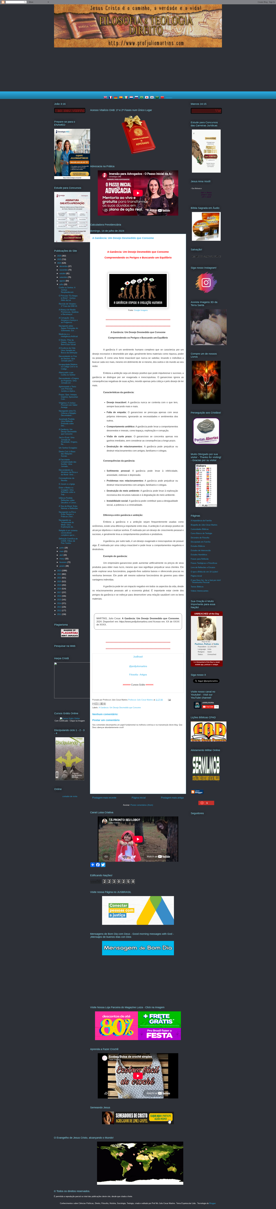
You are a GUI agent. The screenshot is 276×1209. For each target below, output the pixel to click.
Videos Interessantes (199, 591)
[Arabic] (157, 98)
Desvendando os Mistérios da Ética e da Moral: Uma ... (68, 472)
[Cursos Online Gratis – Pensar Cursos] (70, 718)
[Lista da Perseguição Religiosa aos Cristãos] (206, 445)
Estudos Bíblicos (198, 546)
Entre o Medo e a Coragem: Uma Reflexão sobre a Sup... (67, 491)
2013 (59, 607)
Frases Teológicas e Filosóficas (204, 563)
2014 (59, 603)
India (216, 644)
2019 (59, 585)
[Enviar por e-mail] (93, 703)
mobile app (199, 664)
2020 (59, 581)
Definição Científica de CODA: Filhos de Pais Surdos (68, 541)
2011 (59, 614)
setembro (64, 277)
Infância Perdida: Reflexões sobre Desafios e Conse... (68, 500)
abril (62, 555)
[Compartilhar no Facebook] (101, 703)
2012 (59, 610)
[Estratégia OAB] (72, 241)
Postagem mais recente (104, 797)
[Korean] (152, 98)
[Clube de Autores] (206, 403)
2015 (59, 600)
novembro (64, 270)
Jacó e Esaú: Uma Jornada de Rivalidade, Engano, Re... (68, 440)
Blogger (212, 1203)
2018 (59, 589)
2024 (59, 263)
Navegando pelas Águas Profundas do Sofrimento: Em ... (68, 328)
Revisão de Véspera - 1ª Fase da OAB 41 (68, 305)
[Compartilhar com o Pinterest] (104, 703)
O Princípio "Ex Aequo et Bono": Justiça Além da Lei (68, 298)
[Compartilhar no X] (99, 703)
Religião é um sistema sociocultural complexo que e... (68, 532)
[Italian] (126, 98)
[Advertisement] (138, 70)
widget (215, 664)
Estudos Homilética (199, 555)
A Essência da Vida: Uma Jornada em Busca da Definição (68, 350)
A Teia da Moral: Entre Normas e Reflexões (68, 507)
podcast (207, 664)
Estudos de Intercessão (201, 550)
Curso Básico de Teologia (201, 533)
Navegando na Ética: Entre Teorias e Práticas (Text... (67, 514)
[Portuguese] (142, 98)
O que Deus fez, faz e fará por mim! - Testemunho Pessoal (206, 581)
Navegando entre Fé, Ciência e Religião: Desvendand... (67, 413)
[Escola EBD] (69, 780)
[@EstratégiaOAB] (138, 157)
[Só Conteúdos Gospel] (138, 1124)
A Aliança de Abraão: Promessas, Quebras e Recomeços (69, 312)
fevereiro (63, 562)
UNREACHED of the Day (206, 613)
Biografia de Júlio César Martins (204, 525)
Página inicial (139, 797)
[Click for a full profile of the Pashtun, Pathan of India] (206, 640)
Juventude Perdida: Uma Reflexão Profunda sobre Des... (67, 422)
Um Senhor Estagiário (68, 448)
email (217, 662)
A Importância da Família (201, 520)
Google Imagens (141, 310)
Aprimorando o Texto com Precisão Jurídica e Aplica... (67, 389)
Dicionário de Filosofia (200, 538)
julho (62, 284)
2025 (59, 259)
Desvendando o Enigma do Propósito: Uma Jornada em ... (69, 380)
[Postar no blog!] (96, 703)
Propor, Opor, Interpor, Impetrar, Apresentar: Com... (68, 397)
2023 (59, 570)
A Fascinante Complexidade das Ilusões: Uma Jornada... (67, 463)
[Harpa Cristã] (72, 698)
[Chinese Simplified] (163, 98)
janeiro (63, 566)
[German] (116, 98)
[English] (106, 98)
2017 (59, 592)
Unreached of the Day (205, 662)
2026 (59, 256)
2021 (59, 578)
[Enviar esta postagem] (169, 700)
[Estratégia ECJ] (206, 172)
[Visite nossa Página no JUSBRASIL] (138, 924)
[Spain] (121, 98)
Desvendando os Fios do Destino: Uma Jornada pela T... (68, 358)
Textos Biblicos (197, 587)
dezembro (64, 266)
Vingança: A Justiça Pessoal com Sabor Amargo (68, 405)
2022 (59, 574)
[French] (111, 98)
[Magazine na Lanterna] (138, 1039)
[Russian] (137, 98)
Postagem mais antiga (172, 797)
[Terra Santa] (206, 293)
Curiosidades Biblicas (200, 529)
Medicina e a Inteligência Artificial (68, 335)
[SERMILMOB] (206, 782)
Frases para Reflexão (200, 559)
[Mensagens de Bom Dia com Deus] (138, 955)
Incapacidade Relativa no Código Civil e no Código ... (68, 366)
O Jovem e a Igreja (67, 484)
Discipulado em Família (200, 542)
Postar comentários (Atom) (142, 805)
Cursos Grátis (138, 684)
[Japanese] (147, 98)
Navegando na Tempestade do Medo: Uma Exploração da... (67, 523)
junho (62, 548)
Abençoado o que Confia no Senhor (67, 373)
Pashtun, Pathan (203, 644)
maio (62, 551)
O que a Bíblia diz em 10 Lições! (204, 572)
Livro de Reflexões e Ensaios (203, 567)
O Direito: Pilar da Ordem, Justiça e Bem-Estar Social (67, 342)
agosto (63, 281)
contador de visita (69, 796)
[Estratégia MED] (72, 178)
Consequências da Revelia (66, 479)
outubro (63, 273)
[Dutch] (132, 98)
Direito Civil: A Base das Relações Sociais (67, 453)
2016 (59, 596)
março (62, 559)
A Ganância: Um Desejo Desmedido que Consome (120, 707)
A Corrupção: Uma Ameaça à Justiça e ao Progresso (68, 320)
